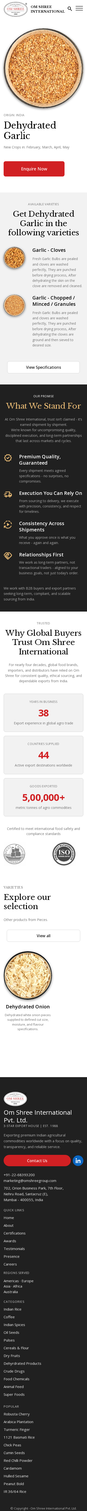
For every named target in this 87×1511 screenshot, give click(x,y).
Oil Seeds (11, 1332)
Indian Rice (13, 1309)
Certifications (15, 1233)
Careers (10, 1264)
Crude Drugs (14, 1371)
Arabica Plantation (18, 1421)
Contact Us (37, 1160)
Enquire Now (34, 169)
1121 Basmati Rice (19, 1437)
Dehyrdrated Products (22, 1363)
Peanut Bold (14, 1483)
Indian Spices (14, 1324)
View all (44, 935)
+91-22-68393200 (19, 1174)
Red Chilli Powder (18, 1460)
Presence (12, 1256)
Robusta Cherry (17, 1413)
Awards (10, 1240)
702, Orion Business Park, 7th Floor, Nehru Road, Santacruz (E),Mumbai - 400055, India (34, 1194)
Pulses (9, 1340)
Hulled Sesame (16, 1475)
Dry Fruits (12, 1355)
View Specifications (43, 367)
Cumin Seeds (14, 1452)
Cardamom (13, 1468)
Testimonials (14, 1248)
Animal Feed (14, 1386)
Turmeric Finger (17, 1429)
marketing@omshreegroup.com (30, 1180)
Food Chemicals (16, 1378)
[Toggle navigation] (79, 8)
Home (9, 1217)
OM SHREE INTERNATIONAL (48, 9)
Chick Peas (12, 1444)
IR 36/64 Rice (15, 1491)
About (9, 1225)
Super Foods (14, 1394)
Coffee (9, 1316)
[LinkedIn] (78, 1160)
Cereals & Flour (16, 1347)
